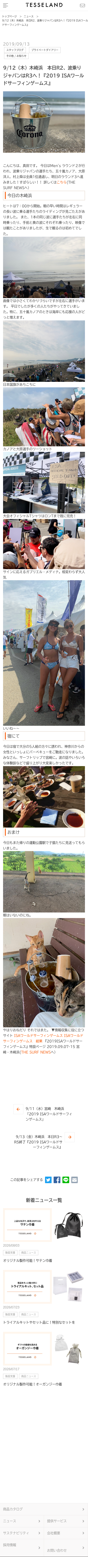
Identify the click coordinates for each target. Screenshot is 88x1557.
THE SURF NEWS (36, 1052)
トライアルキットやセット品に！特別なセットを (39, 1322)
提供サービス (57, 1521)
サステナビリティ (16, 1533)
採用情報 (9, 1545)
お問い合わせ (57, 1550)
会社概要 (53, 1533)
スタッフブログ (15, 50)
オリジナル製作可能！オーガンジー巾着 (32, 1384)
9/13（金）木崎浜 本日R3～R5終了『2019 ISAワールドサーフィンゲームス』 (38, 1142)
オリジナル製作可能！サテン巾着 (27, 1260)
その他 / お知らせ (16, 56)
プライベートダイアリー (44, 50)
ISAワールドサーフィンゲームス (38, 1035)
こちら (62, 182)
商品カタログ (13, 1509)
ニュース (9, 1521)
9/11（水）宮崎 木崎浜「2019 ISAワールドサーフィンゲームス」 (49, 1114)
